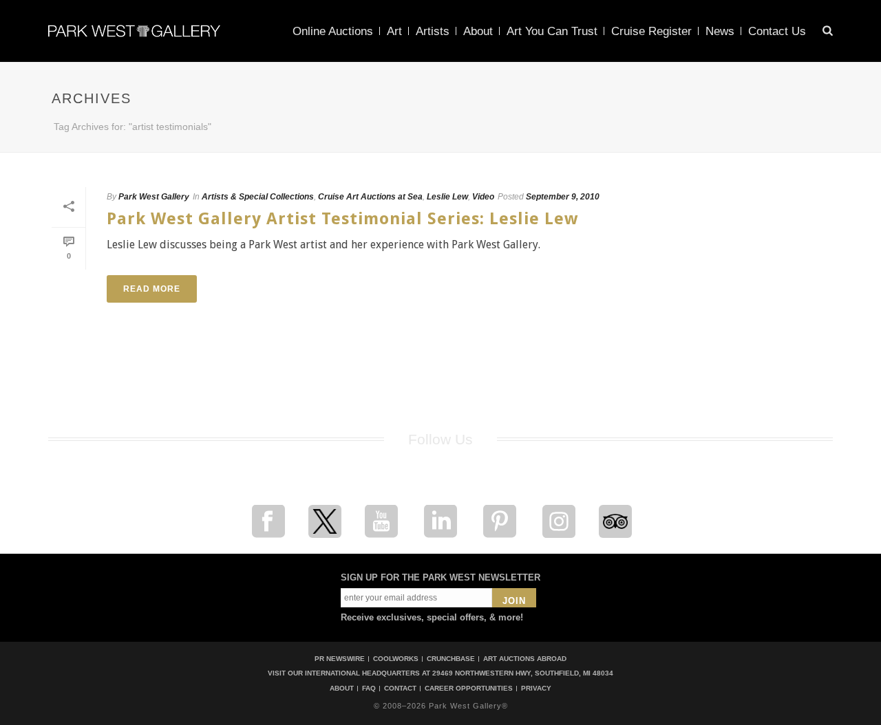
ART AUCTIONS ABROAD (524, 658)
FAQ (369, 688)
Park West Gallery (153, 197)
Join (514, 601)
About (478, 31)
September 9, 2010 (562, 197)
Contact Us (777, 31)
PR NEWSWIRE (340, 658)
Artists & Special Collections (258, 197)
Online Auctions (333, 31)
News (719, 31)
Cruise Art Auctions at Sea (370, 197)
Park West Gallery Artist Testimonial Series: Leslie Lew (342, 218)
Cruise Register (651, 31)
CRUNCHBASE (451, 658)
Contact (400, 688)
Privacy (536, 688)
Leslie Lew (447, 197)
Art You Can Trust (552, 31)
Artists (432, 31)
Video (483, 197)
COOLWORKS (395, 658)
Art (394, 31)
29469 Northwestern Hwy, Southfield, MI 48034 (522, 673)
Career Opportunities (469, 688)
